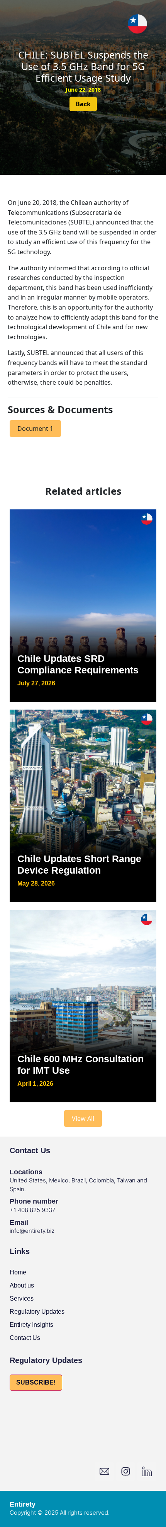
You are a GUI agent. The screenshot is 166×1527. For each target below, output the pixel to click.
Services (22, 1298)
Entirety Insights (31, 1324)
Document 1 (35, 428)
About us (22, 1285)
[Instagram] (125, 1471)
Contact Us (25, 1337)
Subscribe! (36, 1382)
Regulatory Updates (37, 1311)
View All (83, 1118)
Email (19, 1222)
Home (18, 1272)
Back (83, 104)
